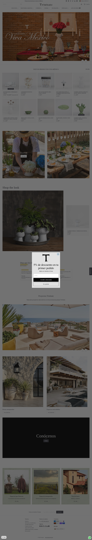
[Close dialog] (58, 254)
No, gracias (46, 284)
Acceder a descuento (46, 279)
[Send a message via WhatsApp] (89, 537)
